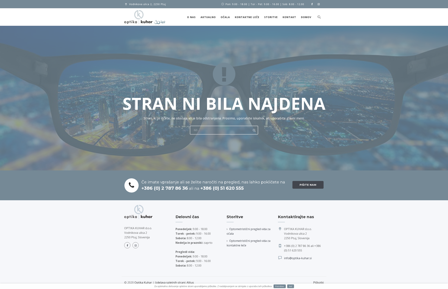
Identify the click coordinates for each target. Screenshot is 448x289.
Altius (190, 282)
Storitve (271, 17)
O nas (191, 17)
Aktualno (208, 17)
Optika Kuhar (143, 282)
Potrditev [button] (279, 286)
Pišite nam (308, 184)
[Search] (319, 17)
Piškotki (318, 282)
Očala (225, 17)
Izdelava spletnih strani (170, 282)
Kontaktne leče (247, 17)
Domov (306, 17)
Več (290, 286)
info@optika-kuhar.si (298, 258)
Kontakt (289, 17)
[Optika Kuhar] (144, 17)
